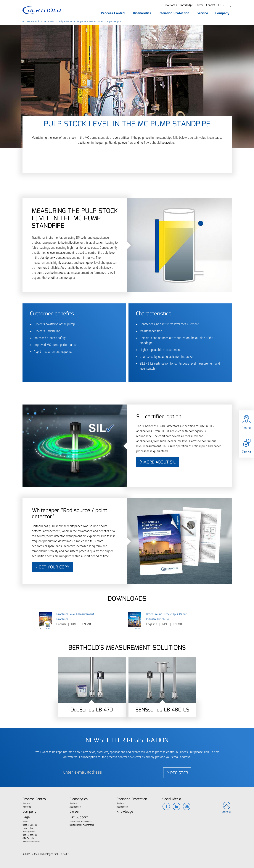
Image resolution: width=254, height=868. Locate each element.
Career (199, 5)
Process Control (30, 21)
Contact (210, 5)
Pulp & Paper (65, 21)
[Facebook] (166, 807)
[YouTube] (186, 807)
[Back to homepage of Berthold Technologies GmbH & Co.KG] (41, 10)
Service (246, 451)
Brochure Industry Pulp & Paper (166, 614)
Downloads (170, 5)
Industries (49, 21)
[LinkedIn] (176, 807)
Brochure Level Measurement (75, 614)
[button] (229, 5)
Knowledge (186, 5)
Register (179, 773)
